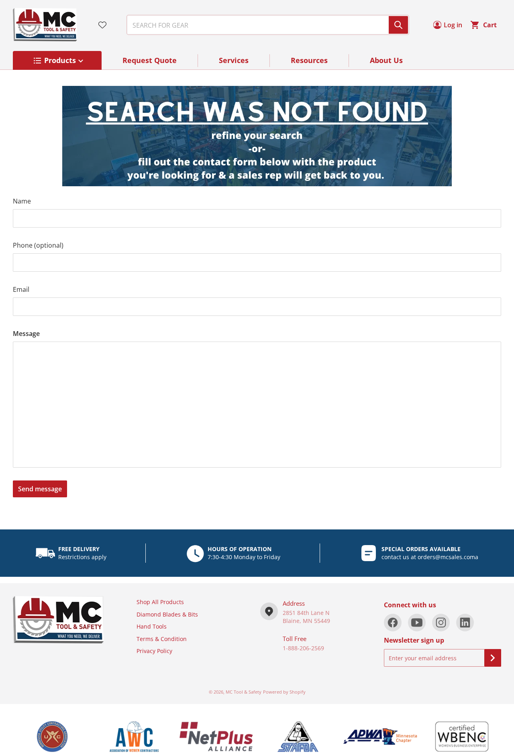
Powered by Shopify (284, 692)
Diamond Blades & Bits (167, 614)
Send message (40, 488)
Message (26, 333)
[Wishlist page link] (102, 25)
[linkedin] (465, 622)
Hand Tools (152, 626)
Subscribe (492, 658)
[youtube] (417, 622)
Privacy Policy (154, 651)
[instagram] (441, 622)
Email (21, 289)
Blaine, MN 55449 (306, 621)
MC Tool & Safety (243, 692)
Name (22, 201)
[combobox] (265, 25)
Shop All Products (160, 602)
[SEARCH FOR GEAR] (398, 25)
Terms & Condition (162, 639)
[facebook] (393, 622)
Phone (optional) (38, 245)
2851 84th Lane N (306, 613)
